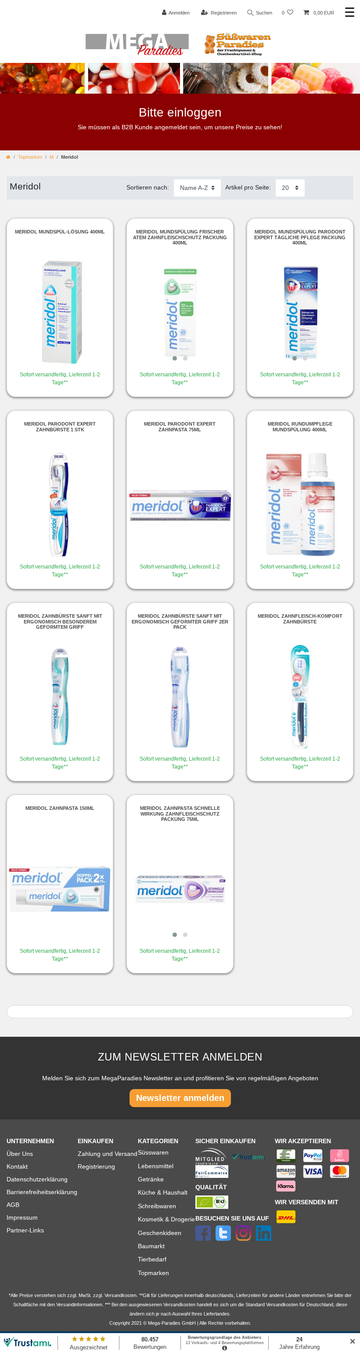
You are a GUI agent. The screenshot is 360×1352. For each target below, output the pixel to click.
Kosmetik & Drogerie (166, 1219)
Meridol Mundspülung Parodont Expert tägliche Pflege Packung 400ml (300, 237)
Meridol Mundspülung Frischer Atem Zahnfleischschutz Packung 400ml (180, 237)
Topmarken (30, 157)
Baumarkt (151, 1246)
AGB (13, 1204)
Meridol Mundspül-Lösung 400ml (60, 231)
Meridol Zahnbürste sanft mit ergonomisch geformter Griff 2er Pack (180, 621)
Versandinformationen (79, 1304)
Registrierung (96, 1166)
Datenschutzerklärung (37, 1179)
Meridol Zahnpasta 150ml (59, 808)
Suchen (263, 12)
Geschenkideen (159, 1232)
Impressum (22, 1217)
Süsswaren (153, 1152)
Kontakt (17, 1166)
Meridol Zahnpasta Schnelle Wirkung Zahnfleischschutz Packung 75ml (180, 813)
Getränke (151, 1179)
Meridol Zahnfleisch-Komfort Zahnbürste (300, 618)
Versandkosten (282, 1304)
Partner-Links (25, 1230)
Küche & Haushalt (162, 1192)
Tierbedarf (152, 1259)
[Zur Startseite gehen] (8, 157)
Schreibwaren (157, 1206)
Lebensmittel (155, 1166)
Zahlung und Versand (107, 1153)
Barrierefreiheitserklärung (42, 1191)
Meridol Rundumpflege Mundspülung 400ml (300, 426)
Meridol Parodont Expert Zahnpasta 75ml (180, 426)
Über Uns (20, 1153)
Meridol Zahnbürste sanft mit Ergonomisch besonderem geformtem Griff (60, 621)
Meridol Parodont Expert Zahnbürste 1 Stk (60, 426)
